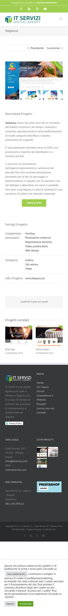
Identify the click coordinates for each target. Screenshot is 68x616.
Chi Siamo (43, 387)
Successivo (53, 48)
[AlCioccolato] (42, 451)
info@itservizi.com (16, 461)
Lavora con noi (45, 408)
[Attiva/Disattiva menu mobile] (61, 18)
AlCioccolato (7, 349)
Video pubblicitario (36, 246)
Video (28, 268)
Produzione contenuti (38, 237)
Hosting (30, 233)
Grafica (29, 260)
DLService (36, 349)
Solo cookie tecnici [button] (16, 574)
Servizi (40, 391)
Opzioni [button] (10, 603)
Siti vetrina (31, 264)
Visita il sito (34, 202)
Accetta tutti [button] (25, 603)
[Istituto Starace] (42, 462)
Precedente (37, 48)
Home (40, 382)
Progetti (41, 404)
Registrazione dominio (38, 242)
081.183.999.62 (14, 503)
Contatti (41, 412)
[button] (7, 340)
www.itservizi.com (16, 469)
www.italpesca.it (35, 278)
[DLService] (53, 451)
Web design (32, 250)
